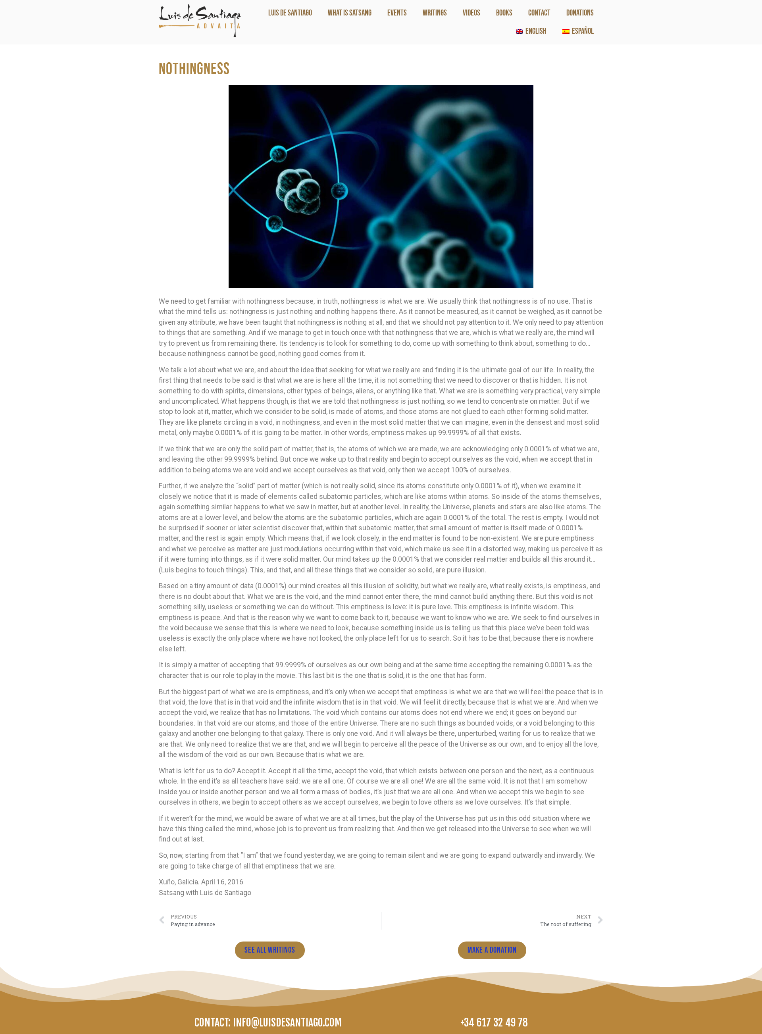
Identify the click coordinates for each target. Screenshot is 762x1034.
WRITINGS (435, 13)
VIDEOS (471, 13)
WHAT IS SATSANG (349, 13)
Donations (580, 13)
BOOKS (504, 13)
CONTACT (539, 13)
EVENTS (397, 13)
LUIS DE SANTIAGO (290, 13)
